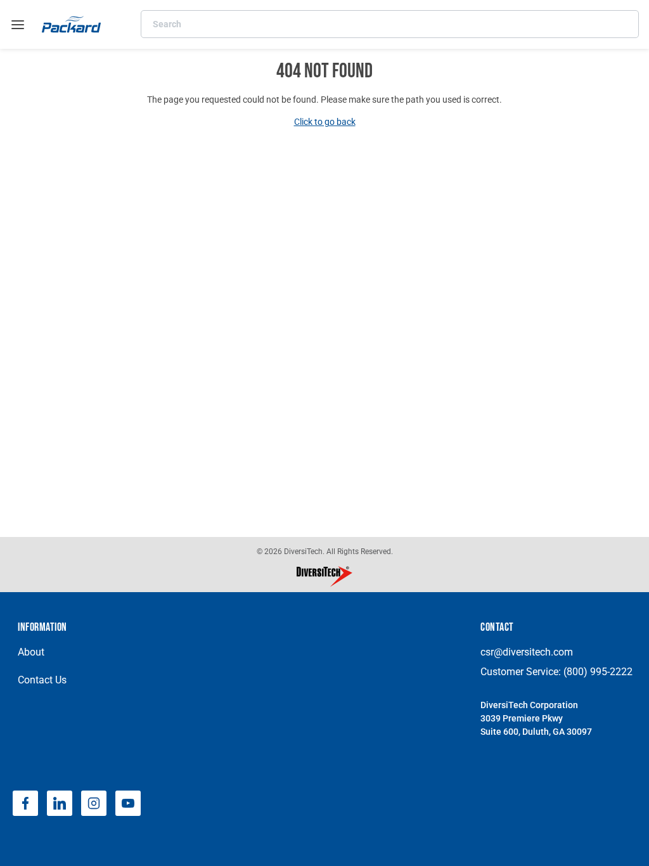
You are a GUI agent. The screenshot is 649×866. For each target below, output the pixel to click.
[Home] (71, 24)
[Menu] (18, 25)
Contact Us (42, 680)
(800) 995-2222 (598, 672)
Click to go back (325, 122)
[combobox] (390, 24)
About (31, 652)
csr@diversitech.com (526, 652)
